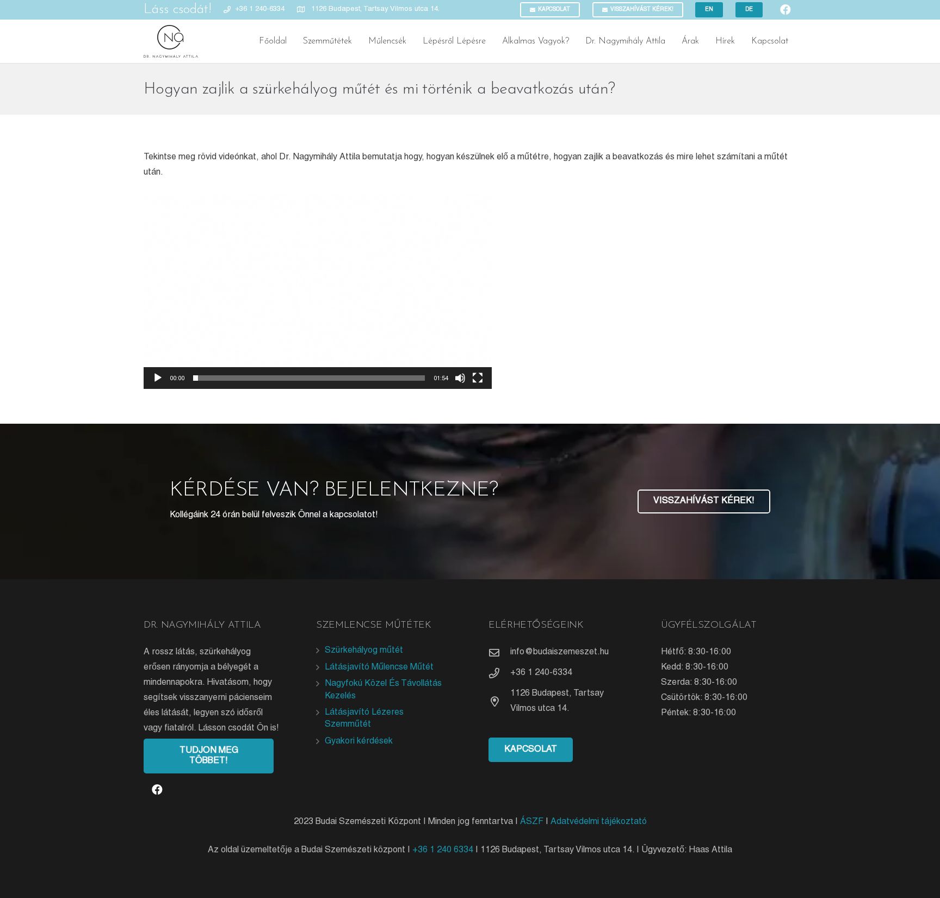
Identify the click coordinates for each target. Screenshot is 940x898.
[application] (318, 291)
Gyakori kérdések (359, 741)
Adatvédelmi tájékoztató (599, 822)
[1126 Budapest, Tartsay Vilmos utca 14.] (499, 701)
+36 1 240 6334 (442, 850)
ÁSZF (531, 822)
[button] (317, 291)
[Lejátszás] (157, 378)
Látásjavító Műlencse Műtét (379, 667)
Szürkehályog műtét (364, 650)
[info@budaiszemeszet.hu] (499, 652)
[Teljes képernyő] (477, 378)
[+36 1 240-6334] (499, 673)
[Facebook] (157, 789)
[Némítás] (460, 378)
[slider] (309, 378)
